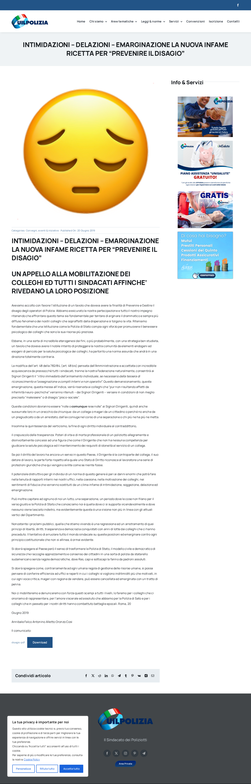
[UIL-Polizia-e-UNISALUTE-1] (205, 142)
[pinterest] (134, 753)
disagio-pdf (18, 642)
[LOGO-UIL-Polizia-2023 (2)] (30, 15)
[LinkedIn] (106, 675)
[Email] (152, 675)
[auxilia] (205, 233)
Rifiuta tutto (47, 768)
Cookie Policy (32, 759)
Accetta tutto (71, 768)
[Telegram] (119, 675)
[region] (47, 746)
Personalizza (23, 768)
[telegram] (144, 753)
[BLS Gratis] (205, 193)
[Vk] (139, 675)
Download (40, 642)
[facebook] (237, 5)
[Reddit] (99, 675)
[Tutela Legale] (205, 98)
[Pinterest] (132, 675)
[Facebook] (86, 675)
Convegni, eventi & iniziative (42, 230)
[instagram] (125, 753)
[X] (93, 675)
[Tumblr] (126, 675)
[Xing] (146, 675)
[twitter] (116, 753)
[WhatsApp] (113, 675)
